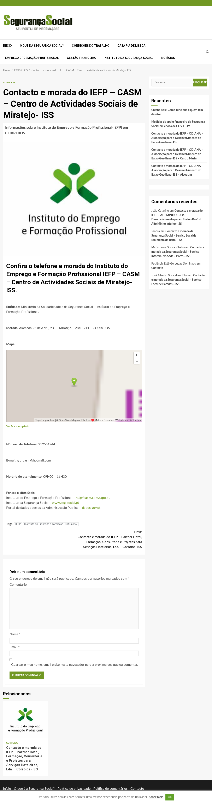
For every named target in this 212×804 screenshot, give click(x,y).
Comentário (18, 584)
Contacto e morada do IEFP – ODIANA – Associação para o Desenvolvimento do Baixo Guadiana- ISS (177, 138)
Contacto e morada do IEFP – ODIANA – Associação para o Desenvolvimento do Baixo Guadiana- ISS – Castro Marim (177, 154)
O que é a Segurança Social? (42, 45)
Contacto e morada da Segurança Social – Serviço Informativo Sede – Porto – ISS (177, 252)
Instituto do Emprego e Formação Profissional (50, 524)
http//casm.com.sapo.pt (93, 497)
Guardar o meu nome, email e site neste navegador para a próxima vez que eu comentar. (74, 664)
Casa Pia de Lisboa (131, 45)
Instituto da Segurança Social (128, 58)
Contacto (157, 268)
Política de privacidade (74, 788)
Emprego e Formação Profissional (32, 58)
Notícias (168, 58)
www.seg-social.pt (65, 502)
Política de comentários (110, 788)
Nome (15, 634)
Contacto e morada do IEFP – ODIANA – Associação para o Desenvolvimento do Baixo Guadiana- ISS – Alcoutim (177, 170)
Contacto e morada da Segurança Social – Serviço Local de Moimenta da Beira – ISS (173, 236)
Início (7, 45)
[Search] (207, 52)
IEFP (18, 524)
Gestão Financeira (81, 58)
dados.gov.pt (91, 507)
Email (15, 647)
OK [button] (170, 797)
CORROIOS (9, 82)
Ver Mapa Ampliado (17, 426)
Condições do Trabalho (90, 45)
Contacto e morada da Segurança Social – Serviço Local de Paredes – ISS (178, 280)
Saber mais (156, 797)
